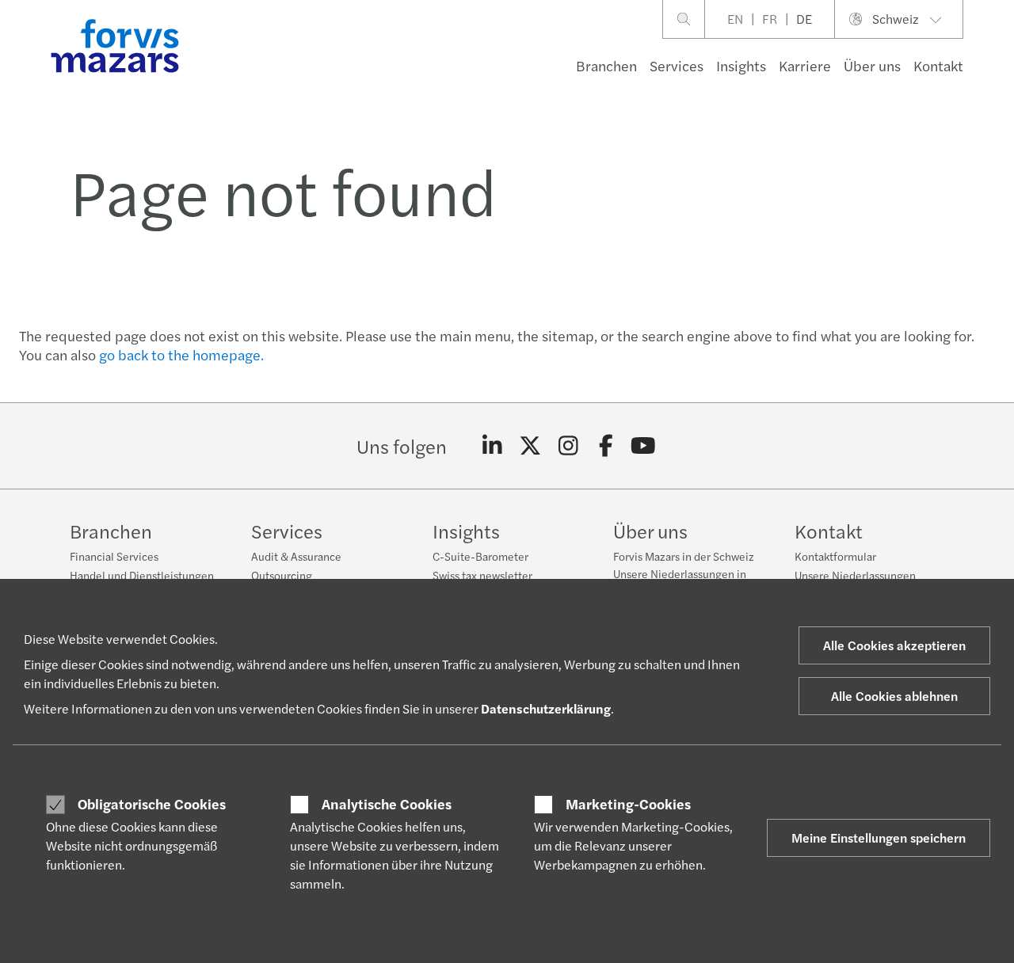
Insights (741, 65)
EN (735, 19)
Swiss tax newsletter (482, 575)
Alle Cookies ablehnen (894, 696)
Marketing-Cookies (628, 804)
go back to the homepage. (181, 354)
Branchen (606, 65)
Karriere (805, 65)
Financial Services (114, 556)
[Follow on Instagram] (568, 446)
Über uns (872, 65)
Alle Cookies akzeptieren (894, 645)
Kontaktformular (835, 556)
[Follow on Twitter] (530, 446)
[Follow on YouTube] (644, 446)
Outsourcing (281, 575)
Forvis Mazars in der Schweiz (683, 556)
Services (676, 65)
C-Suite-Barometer (480, 556)
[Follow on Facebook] (605, 446)
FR (769, 19)
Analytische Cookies (387, 804)
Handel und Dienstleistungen (142, 575)
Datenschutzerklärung (546, 708)
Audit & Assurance (296, 556)
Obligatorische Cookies (152, 804)
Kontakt (938, 65)
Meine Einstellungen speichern (878, 837)
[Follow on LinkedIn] (492, 446)
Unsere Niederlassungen (855, 575)
